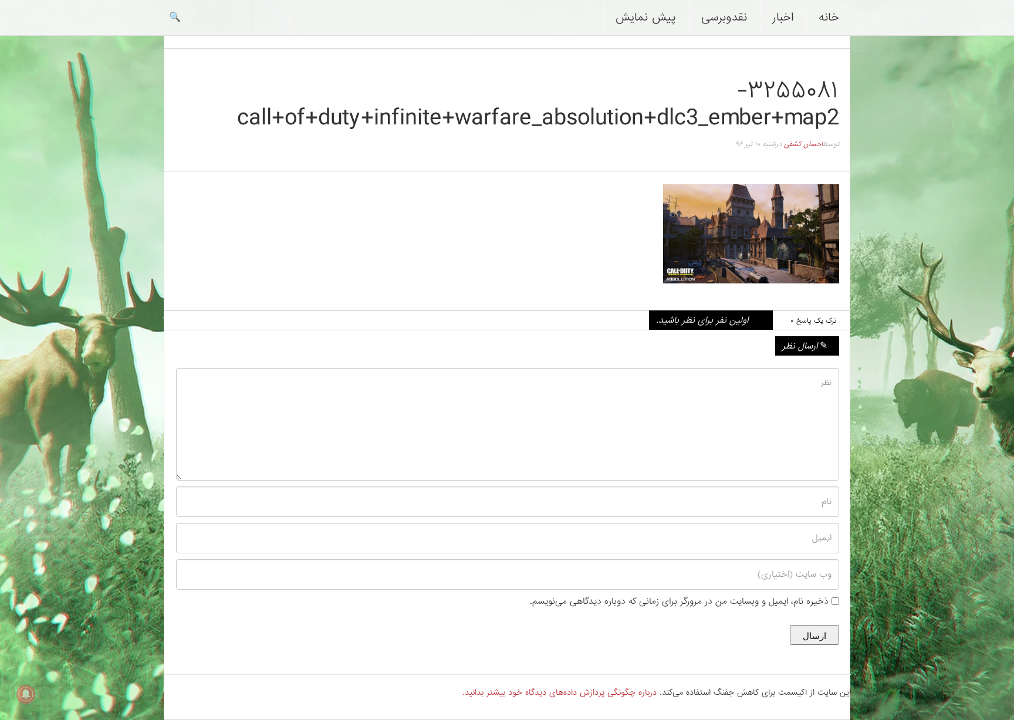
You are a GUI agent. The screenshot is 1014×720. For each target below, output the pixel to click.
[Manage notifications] (25, 694)
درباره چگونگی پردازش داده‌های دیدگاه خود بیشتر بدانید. (559, 692)
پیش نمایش (646, 17)
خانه (829, 17)
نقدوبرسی (724, 17)
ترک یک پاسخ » (813, 321)
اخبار (782, 17)
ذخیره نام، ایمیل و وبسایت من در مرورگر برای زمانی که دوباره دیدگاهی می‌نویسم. (679, 601)
